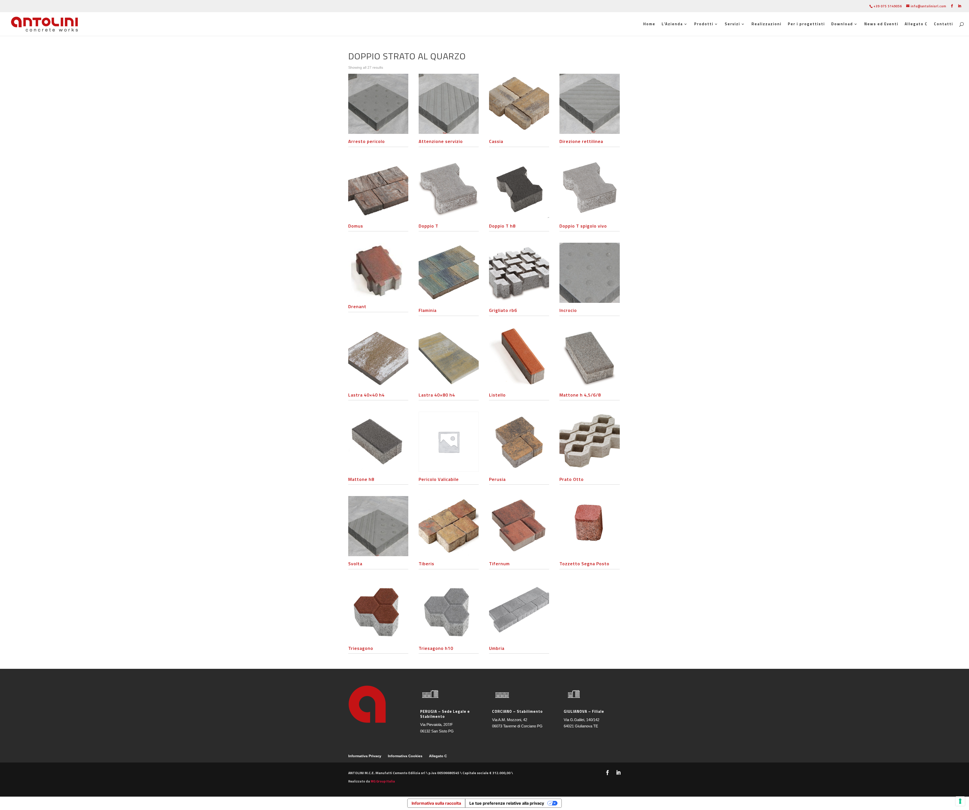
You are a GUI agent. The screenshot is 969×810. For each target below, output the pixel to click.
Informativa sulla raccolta (436, 803)
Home (649, 24)
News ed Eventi (881, 24)
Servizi (732, 24)
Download (842, 24)
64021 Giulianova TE (581, 726)
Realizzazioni (766, 24)
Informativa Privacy (364, 756)
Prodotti (703, 24)
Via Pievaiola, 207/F (436, 724)
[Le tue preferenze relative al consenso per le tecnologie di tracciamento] (960, 801)
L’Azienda (672, 24)
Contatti (943, 24)
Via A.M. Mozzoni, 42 (509, 720)
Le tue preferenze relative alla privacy (506, 803)
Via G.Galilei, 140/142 (581, 720)
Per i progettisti (806, 24)
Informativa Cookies (405, 756)
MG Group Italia (383, 781)
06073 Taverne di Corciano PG (517, 726)
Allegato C (916, 24)
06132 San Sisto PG (437, 731)
